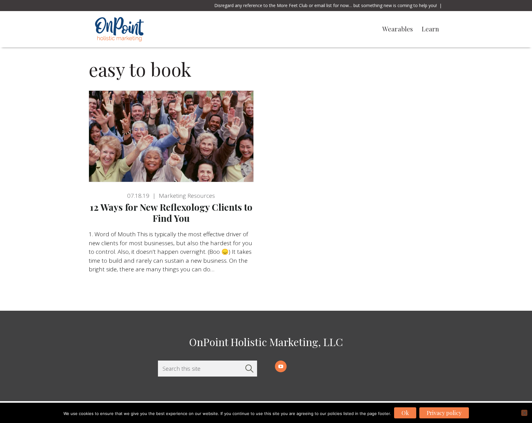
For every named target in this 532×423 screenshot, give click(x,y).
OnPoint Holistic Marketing (162, 29)
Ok (405, 413)
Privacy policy (444, 413)
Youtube (281, 366)
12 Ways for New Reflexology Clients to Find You (171, 212)
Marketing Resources (187, 196)
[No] (524, 413)
